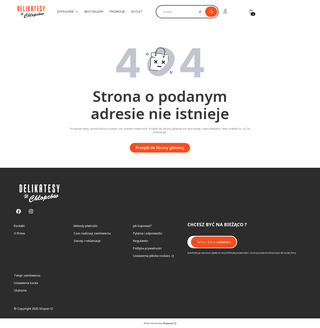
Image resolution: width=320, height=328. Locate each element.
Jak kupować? (142, 226)
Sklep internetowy (158, 323)
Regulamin (140, 241)
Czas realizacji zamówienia (92, 233)
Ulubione (20, 290)
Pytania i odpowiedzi (147, 233)
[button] (211, 12)
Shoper (44, 308)
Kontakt (19, 226)
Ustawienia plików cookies (152, 256)
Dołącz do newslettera (214, 242)
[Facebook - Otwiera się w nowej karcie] (18, 211)
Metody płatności (85, 226)
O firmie (19, 233)
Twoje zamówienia (27, 275)
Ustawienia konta (26, 283)
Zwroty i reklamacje (87, 241)
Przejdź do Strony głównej (160, 147)
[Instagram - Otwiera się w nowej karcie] (31, 211)
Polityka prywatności (147, 248)
